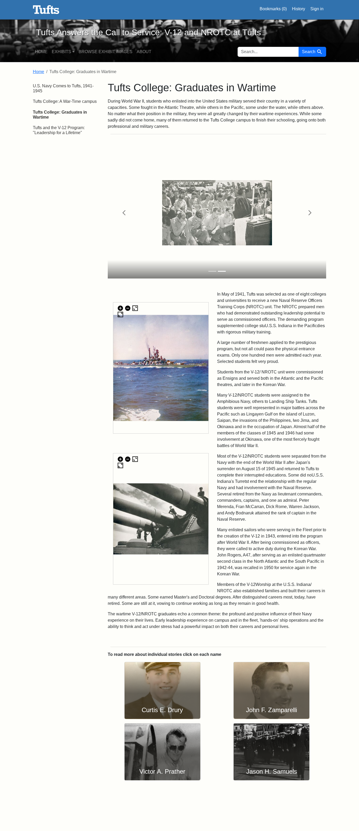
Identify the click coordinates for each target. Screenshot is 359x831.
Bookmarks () (273, 9)
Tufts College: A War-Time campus (65, 101)
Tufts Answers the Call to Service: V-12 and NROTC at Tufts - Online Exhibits (46, 10)
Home (41, 51)
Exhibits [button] (61, 51)
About (144, 51)
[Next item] (309, 212)
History (298, 9)
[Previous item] (124, 212)
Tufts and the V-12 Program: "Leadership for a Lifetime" (59, 130)
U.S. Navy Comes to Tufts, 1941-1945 (63, 88)
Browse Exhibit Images (105, 51)
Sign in (317, 9)
